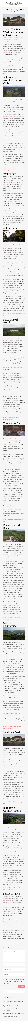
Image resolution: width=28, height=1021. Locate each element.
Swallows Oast (7, 762)
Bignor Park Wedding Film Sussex (12, 1006)
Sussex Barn (9, 439)
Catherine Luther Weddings (10, 39)
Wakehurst (6, 184)
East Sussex (6, 52)
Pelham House (7, 245)
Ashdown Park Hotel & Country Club (13, 116)
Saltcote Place (7, 900)
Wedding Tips (17, 37)
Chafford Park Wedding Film (10, 1016)
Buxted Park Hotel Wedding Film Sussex (13, 1013)
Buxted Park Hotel (8, 338)
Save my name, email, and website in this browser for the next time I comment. (13, 981)
